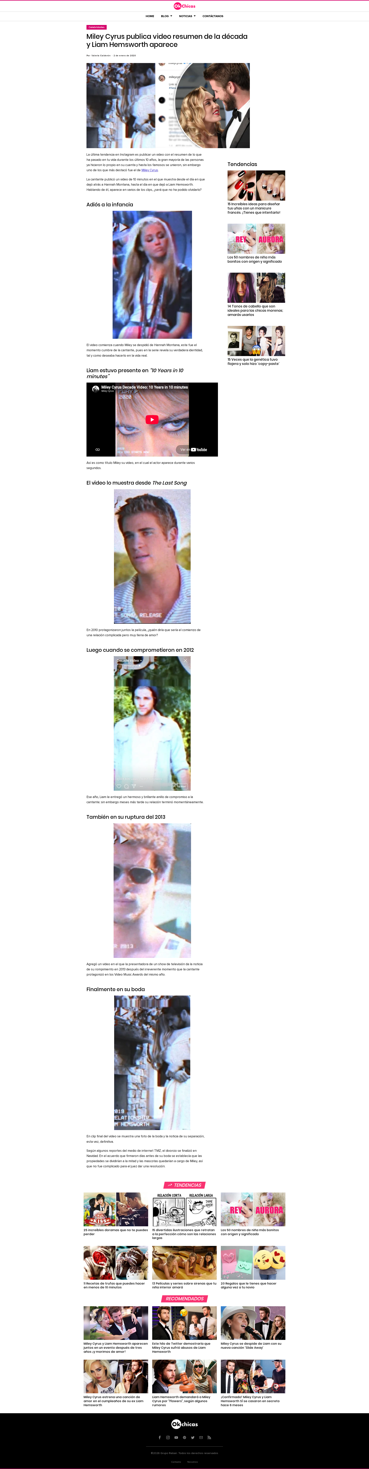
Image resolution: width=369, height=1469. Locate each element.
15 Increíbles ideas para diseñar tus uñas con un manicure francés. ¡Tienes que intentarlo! (254, 208)
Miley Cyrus (149, 170)
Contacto (176, 1462)
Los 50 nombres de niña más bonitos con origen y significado (255, 259)
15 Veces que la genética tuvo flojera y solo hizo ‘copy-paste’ (253, 361)
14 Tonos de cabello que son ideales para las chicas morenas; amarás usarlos (255, 310)
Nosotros (192, 1462)
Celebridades (97, 27)
